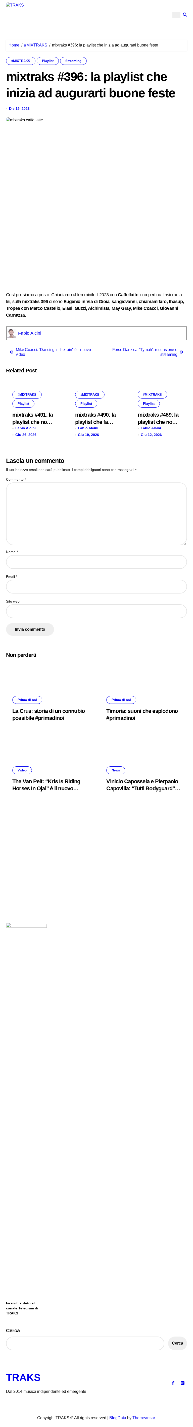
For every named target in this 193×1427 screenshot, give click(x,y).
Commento (16, 479)
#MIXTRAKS (20, 61)
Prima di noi (27, 700)
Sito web (13, 601)
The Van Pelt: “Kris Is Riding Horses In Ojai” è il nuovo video (46, 788)
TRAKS (23, 1377)
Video (22, 770)
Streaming (73, 61)
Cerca (13, 1330)
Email (11, 577)
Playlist (48, 61)
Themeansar (143, 1418)
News (116, 770)
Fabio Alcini (29, 333)
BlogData (117, 1418)
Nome (12, 552)
